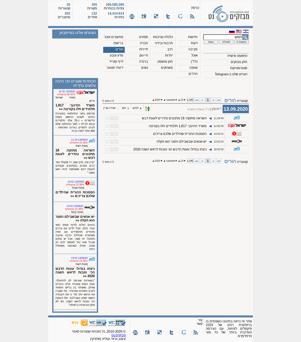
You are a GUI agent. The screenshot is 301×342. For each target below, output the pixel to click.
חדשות (193, 37)
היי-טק (143, 55)
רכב (170, 49)
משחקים (167, 67)
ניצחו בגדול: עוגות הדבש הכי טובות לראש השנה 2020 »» (75, 272)
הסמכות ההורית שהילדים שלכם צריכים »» (75, 194)
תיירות (143, 49)
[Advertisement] (176, 86)
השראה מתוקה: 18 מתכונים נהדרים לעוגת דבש (174, 118)
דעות (194, 43)
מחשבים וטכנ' (113, 37)
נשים (144, 67)
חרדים (193, 74)
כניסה (195, 7)
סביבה (193, 49)
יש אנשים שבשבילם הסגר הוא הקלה (182, 141)
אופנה (193, 67)
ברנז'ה (143, 61)
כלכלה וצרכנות (163, 37)
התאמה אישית (237, 56)
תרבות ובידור (164, 43)
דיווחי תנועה (115, 67)
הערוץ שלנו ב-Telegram (231, 74)
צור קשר (199, 321)
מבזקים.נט (118, 335)
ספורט (143, 37)
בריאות (118, 43)
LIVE (190, 100)
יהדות (169, 55)
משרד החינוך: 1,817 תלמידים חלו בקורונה (178, 126)
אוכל (194, 55)
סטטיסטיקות (238, 68)
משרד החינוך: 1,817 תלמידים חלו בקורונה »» (75, 107)
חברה (144, 43)
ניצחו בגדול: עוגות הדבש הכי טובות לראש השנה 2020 (170, 149)
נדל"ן (194, 61)
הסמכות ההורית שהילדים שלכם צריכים (180, 133)
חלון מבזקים (239, 62)
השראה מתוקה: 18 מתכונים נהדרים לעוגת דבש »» (75, 154)
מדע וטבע (116, 55)
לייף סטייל (116, 61)
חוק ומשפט (165, 61)
